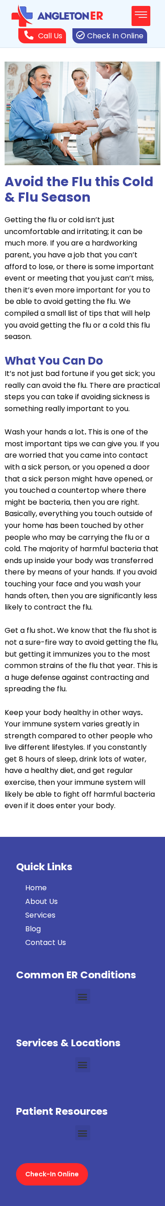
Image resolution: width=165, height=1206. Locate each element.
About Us (41, 901)
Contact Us (45, 942)
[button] (141, 16)
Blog (33, 929)
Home (36, 887)
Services (40, 915)
